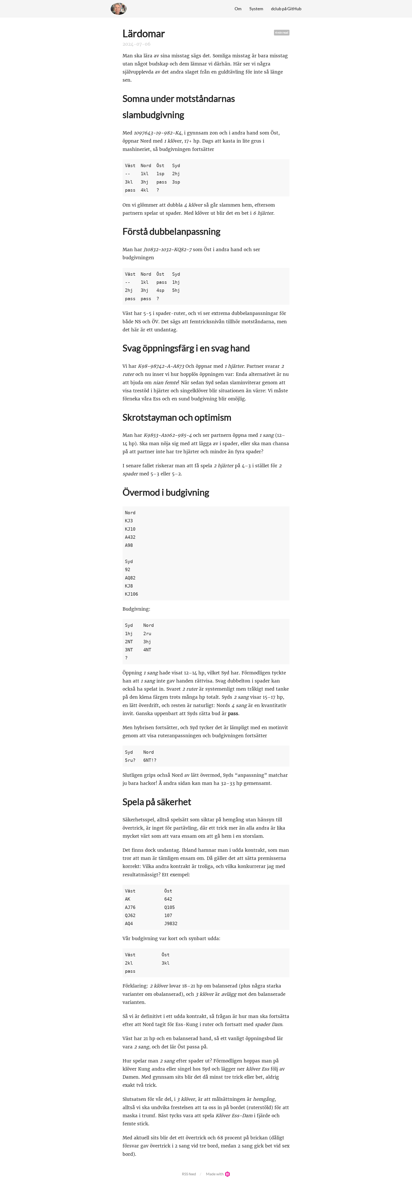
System (256, 8)
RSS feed (189, 1174)
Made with (215, 1174)
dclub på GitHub (286, 8)
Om (238, 8)
